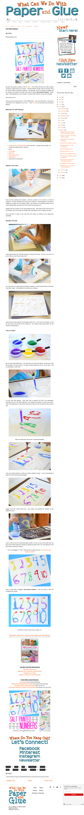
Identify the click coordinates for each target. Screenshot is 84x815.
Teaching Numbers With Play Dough (25, 685)
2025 (60, 97)
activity (18, 26)
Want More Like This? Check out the (30, 635)
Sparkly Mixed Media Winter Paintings (22, 684)
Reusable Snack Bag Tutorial (68, 143)
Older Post (48, 780)
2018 (60, 102)
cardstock (11, 145)
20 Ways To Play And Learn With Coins (30, 674)
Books (20, 22)
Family (62, 22)
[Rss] (69, 19)
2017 (60, 104)
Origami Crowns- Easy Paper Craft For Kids (68, 136)
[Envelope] (67, 19)
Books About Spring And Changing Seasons (67, 160)
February (63, 170)
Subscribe (41, 793)
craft (23, 26)
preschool (12, 26)
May (61, 125)
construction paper (21, 145)
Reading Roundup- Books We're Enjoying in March (67, 132)
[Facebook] (58, 19)
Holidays (55, 22)
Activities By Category (45, 22)
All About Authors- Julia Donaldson (67, 146)
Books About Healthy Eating (68, 153)
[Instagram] (71, 19)
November (63, 111)
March (62, 130)
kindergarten (29, 26)
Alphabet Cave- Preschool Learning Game (67, 166)
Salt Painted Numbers (66, 149)
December (63, 108)
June (61, 123)
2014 (60, 177)
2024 (60, 99)
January (62, 172)
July (61, 120)
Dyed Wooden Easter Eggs (67, 163)
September (63, 116)
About (14, 22)
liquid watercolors (14, 155)
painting (36, 26)
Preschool (27, 22)
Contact (35, 790)
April (61, 127)
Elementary (35, 22)
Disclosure (35, 793)
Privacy (41, 790)
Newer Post (11, 780)
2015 (60, 175)
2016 (60, 106)
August (62, 118)
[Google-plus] (64, 19)
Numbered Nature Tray (66, 151)
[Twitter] (62, 19)
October (62, 113)
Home (8, 22)
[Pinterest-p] (60, 19)
